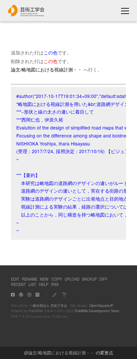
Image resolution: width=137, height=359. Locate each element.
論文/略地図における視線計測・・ (61, 352)
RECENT (18, 284)
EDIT (15, 279)
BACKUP (89, 279)
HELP (43, 284)
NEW (44, 279)
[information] (26, 14)
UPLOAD (72, 279)
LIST (32, 284)
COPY (57, 279)
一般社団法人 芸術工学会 (48, 305)
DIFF (103, 279)
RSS (55, 284)
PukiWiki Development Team (97, 310)
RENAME (29, 279)
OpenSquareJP (101, 305)
